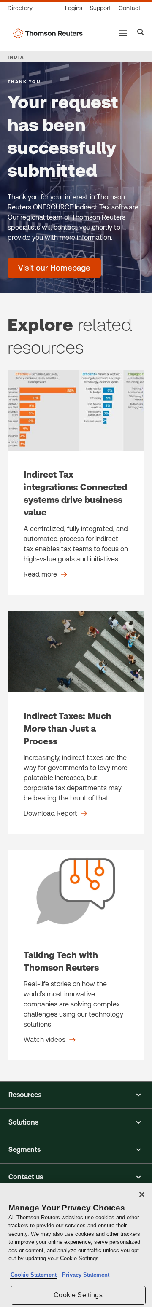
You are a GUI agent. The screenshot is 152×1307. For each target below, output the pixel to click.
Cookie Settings (78, 1295)
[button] (76, 1095)
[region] (76, 1245)
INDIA (16, 57)
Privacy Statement (84, 1275)
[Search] (140, 33)
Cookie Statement (34, 1275)
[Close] (142, 1194)
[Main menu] (123, 33)
